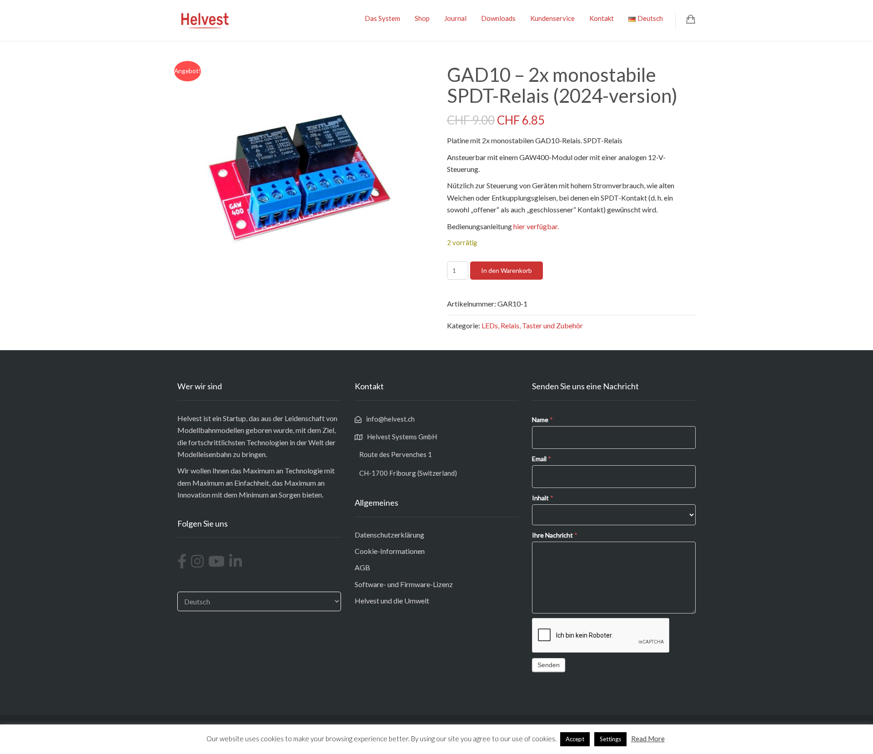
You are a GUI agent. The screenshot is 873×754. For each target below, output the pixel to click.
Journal (455, 18)
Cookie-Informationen (390, 551)
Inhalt (542, 498)
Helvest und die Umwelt (392, 600)
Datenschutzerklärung (389, 534)
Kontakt (601, 18)
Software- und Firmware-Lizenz (404, 584)
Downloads (498, 18)
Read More (648, 738)
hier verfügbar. (536, 226)
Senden (548, 665)
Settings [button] (610, 739)
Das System (382, 18)
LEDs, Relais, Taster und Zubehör (532, 325)
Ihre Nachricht (554, 535)
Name (542, 419)
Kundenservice (552, 18)
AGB (362, 567)
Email (541, 458)
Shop (422, 18)
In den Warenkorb (506, 270)
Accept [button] (575, 739)
